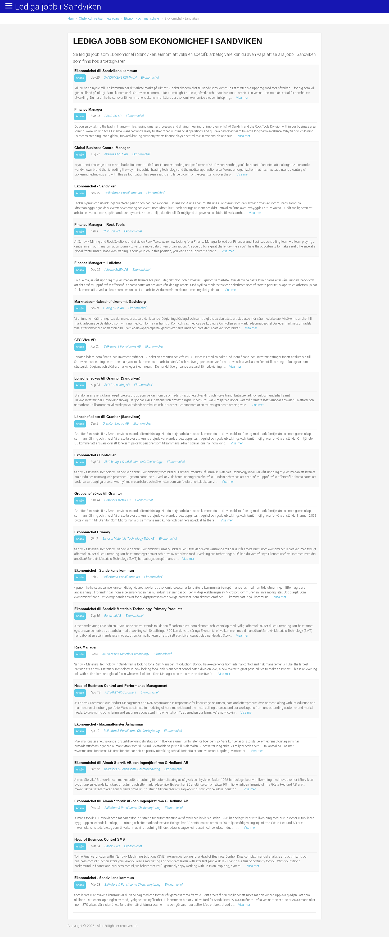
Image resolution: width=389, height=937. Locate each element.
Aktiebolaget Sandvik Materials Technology (133, 462)
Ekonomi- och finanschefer (142, 18)
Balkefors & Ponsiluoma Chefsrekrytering (132, 731)
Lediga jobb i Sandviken (58, 6)
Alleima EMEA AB (116, 154)
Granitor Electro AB (116, 423)
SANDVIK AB (113, 116)
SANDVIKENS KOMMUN (120, 77)
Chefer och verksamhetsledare (99, 18)
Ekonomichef (150, 77)
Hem (70, 18)
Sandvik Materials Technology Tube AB (128, 538)
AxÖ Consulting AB (117, 385)
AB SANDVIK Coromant (120, 692)
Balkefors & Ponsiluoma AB (123, 193)
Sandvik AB (112, 846)
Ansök (80, 77)
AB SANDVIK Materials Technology (125, 654)
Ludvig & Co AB (113, 308)
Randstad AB (112, 616)
